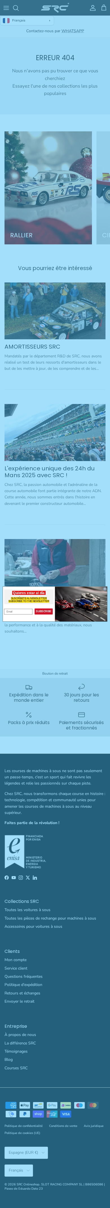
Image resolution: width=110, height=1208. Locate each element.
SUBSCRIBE (43, 611)
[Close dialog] (105, 588)
